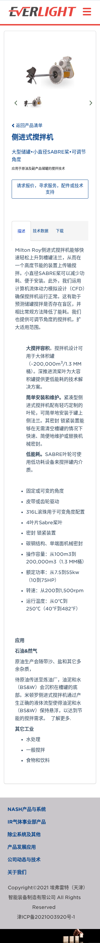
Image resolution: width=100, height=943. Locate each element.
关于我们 (17, 872)
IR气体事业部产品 (27, 822)
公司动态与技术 (24, 859)
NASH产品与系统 (27, 809)
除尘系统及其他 (24, 834)
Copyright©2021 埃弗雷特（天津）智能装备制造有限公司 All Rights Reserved (47, 897)
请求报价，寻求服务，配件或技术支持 (50, 189)
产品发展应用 (22, 847)
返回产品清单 (29, 125)
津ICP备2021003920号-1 (46, 917)
